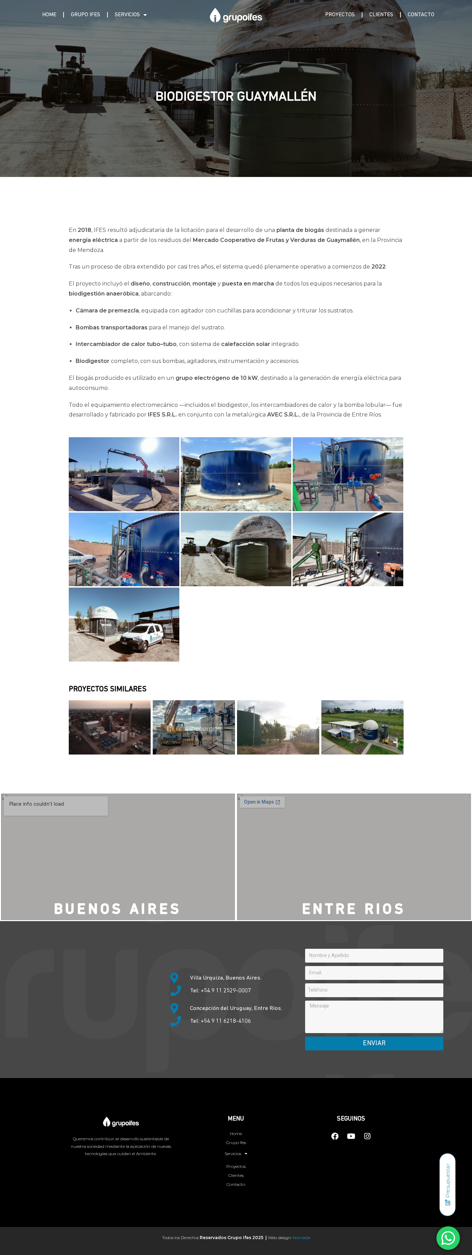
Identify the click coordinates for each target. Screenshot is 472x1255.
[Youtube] (351, 1136)
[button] (124, 474)
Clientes (381, 15)
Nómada (301, 1237)
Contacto (421, 15)
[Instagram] (367, 1136)
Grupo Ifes (85, 15)
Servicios (127, 15)
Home (49, 15)
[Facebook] (335, 1136)
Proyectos (340, 15)
